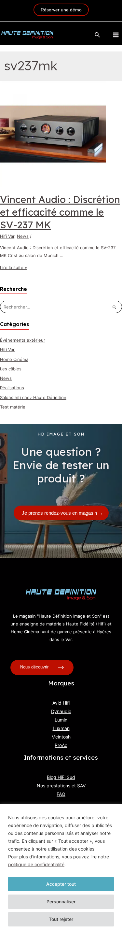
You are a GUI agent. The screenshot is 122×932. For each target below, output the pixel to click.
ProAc (61, 745)
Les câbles (10, 368)
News (23, 236)
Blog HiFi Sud (61, 777)
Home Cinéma (14, 359)
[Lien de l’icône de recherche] (98, 35)
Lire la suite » (13, 267)
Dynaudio (61, 711)
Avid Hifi (61, 703)
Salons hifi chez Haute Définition (33, 397)
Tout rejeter (61, 919)
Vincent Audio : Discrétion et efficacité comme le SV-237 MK (60, 212)
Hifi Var (7, 236)
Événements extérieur (22, 340)
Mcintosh (61, 736)
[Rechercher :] (61, 306)
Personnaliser (61, 901)
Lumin (61, 720)
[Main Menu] (116, 35)
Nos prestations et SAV (61, 785)
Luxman (61, 728)
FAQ (61, 794)
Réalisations (12, 387)
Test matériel (13, 406)
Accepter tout (61, 884)
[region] (61, 868)
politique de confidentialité (36, 864)
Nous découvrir (35, 667)
